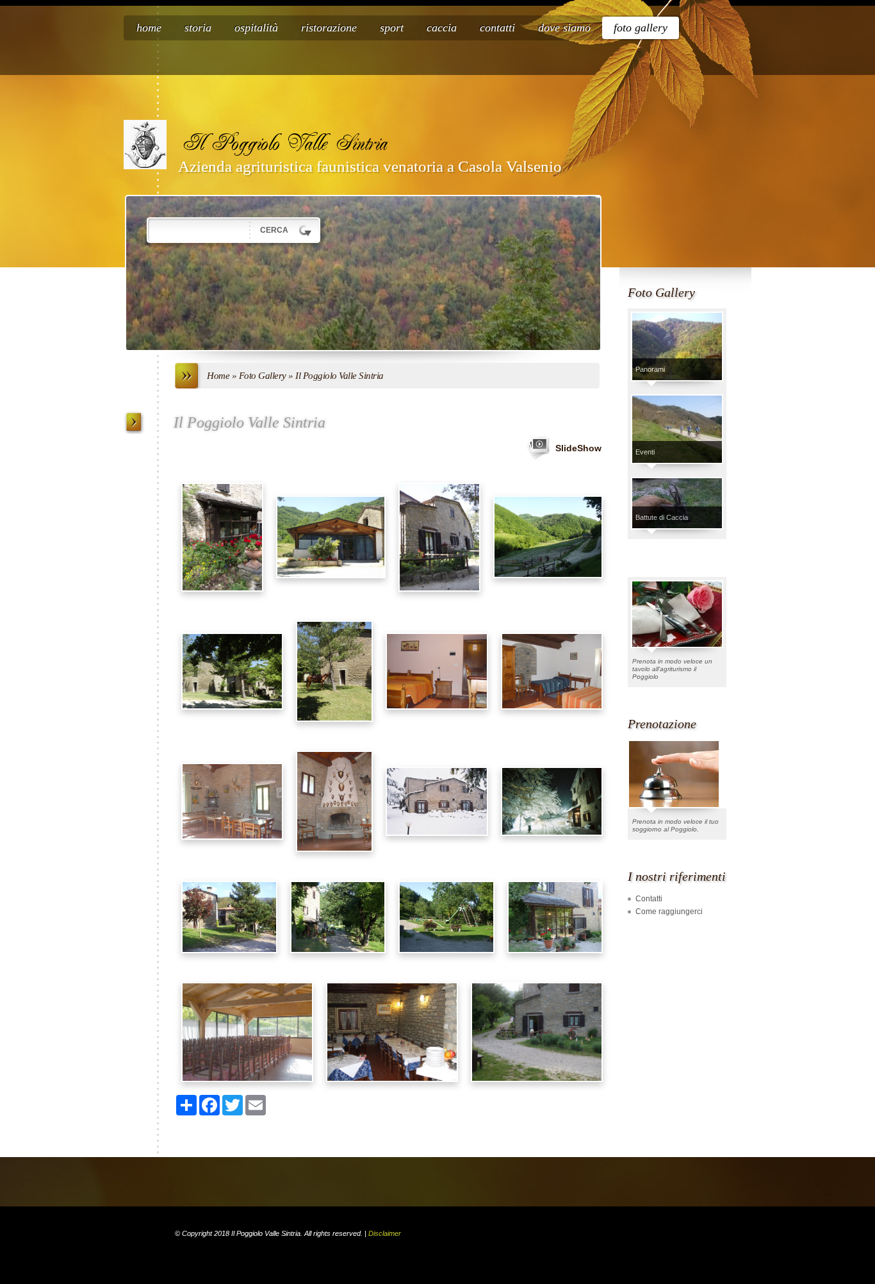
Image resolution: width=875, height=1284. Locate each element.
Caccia (442, 27)
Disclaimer (384, 1233)
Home (148, 27)
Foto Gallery (640, 27)
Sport (392, 27)
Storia (197, 27)
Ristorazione (329, 27)
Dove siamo (564, 27)
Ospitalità (256, 27)
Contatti (497, 27)
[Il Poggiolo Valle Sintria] (145, 144)
